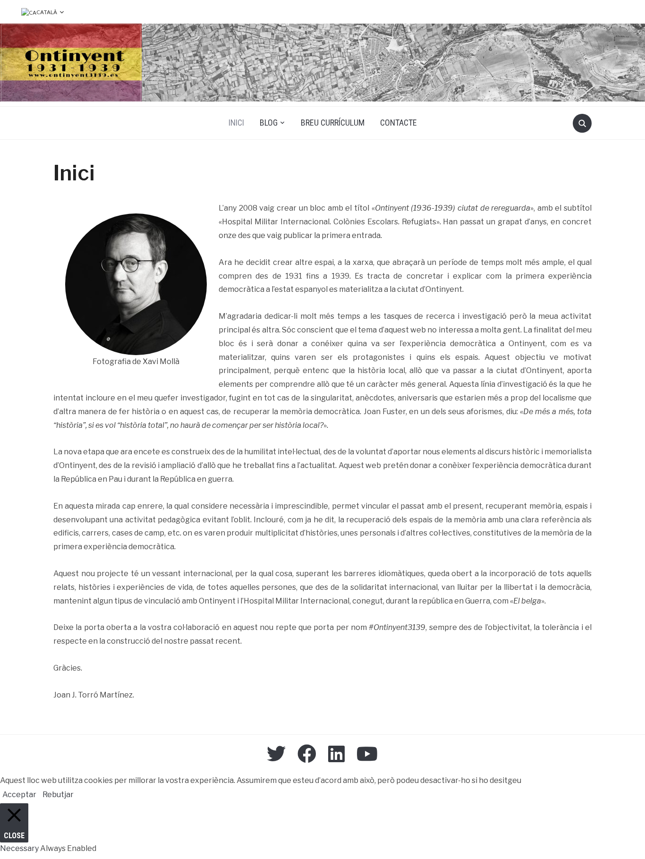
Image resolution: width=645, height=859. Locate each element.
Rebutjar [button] (58, 794)
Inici (236, 123)
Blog (269, 123)
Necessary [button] (20, 848)
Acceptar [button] (19, 794)
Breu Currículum (333, 123)
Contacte (398, 123)
